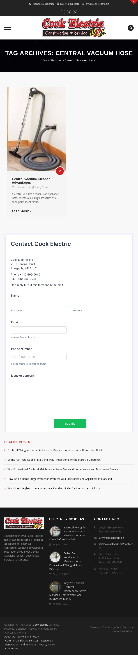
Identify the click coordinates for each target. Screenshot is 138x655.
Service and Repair (28, 636)
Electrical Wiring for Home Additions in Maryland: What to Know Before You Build (55, 450)
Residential (47, 640)
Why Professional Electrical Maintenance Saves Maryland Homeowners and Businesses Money (63, 469)
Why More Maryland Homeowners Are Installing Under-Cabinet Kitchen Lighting (54, 488)
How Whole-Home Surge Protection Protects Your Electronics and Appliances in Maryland (60, 478)
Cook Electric (40, 624)
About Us (9, 636)
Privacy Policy (47, 644)
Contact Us (11, 648)
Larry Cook (41, 187)
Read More (20, 211)
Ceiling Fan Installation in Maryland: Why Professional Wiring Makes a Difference (54, 459)
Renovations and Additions (20, 644)
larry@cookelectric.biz (97, 3)
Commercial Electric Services (21, 640)
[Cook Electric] (69, 27)
